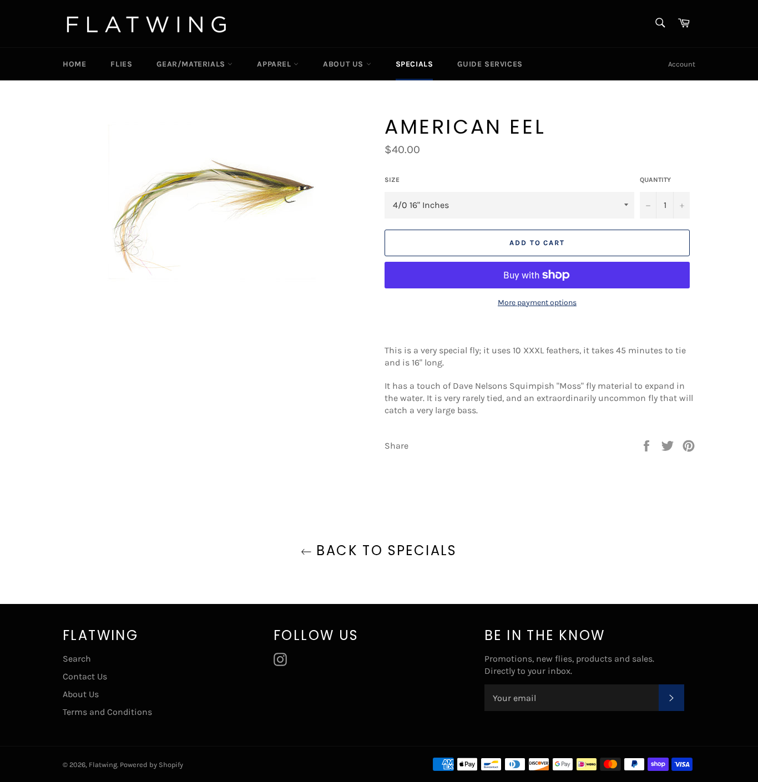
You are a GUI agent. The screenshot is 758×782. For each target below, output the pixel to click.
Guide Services (489, 64)
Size (392, 180)
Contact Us (85, 676)
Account (681, 64)
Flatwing (103, 764)
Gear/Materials (192, 64)
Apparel (275, 64)
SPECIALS (414, 64)
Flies (121, 64)
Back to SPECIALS (384, 550)
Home (74, 64)
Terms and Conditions (107, 712)
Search (77, 658)
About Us (344, 64)
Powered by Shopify (151, 764)
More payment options (537, 302)
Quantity (655, 180)
